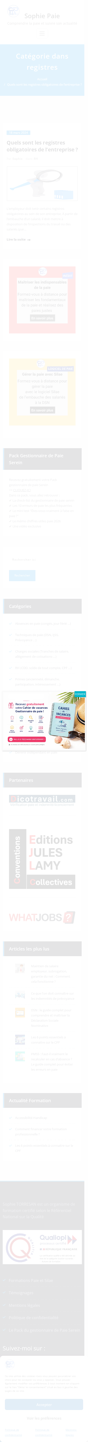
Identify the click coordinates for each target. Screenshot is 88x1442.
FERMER (80, 694)
